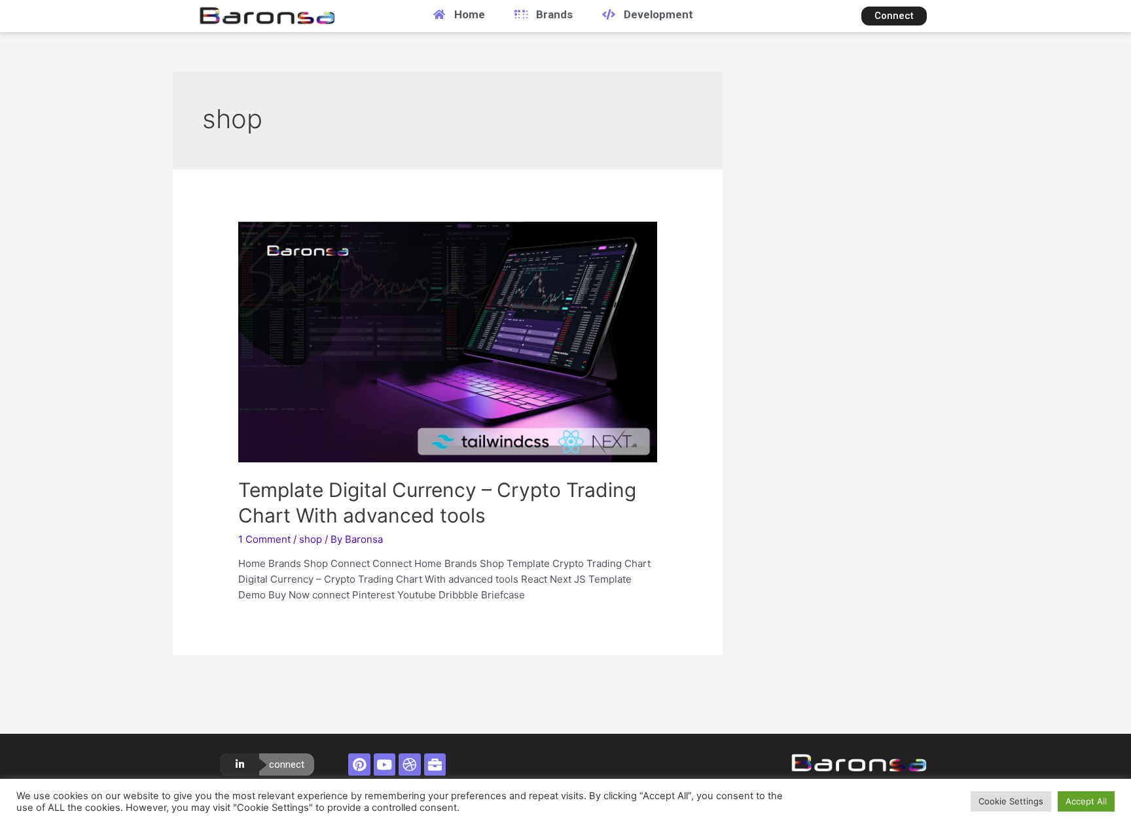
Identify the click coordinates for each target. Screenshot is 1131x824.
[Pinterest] (359, 764)
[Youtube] (385, 764)
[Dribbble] (410, 764)
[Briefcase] (435, 764)
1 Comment (264, 539)
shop (310, 539)
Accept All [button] (1086, 801)
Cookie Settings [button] (1010, 801)
